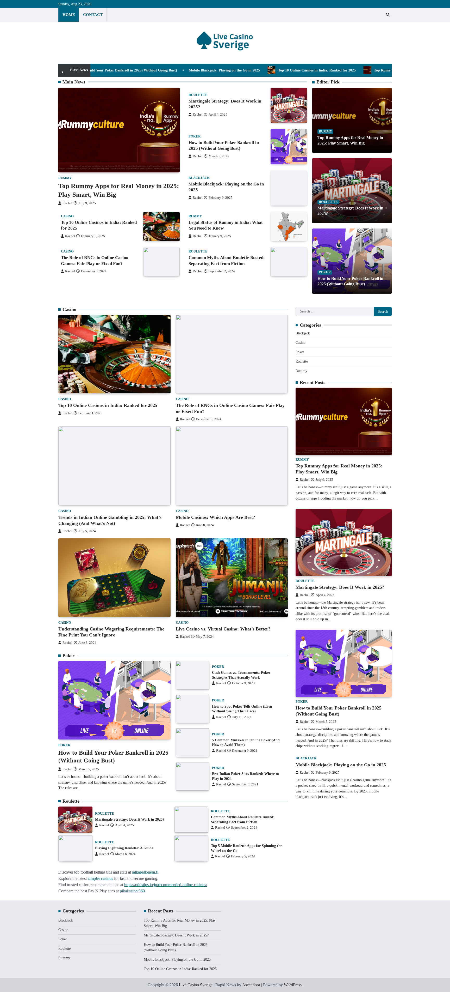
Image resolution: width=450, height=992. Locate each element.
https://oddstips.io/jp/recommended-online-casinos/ (165, 884)
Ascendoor (251, 985)
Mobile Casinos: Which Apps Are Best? (215, 517)
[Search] (388, 15)
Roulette (198, 95)
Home (69, 15)
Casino (67, 216)
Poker (195, 136)
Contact (93, 15)
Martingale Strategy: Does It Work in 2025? (129, 819)
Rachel (67, 203)
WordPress (293, 985)
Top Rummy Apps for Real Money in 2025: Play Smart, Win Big (369, 70)
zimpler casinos (100, 878)
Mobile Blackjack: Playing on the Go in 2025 (168, 70)
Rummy (65, 178)
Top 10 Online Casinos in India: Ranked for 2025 (260, 70)
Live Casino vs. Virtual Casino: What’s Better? (223, 629)
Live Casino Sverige (196, 985)
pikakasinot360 (132, 891)
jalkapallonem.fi (145, 872)
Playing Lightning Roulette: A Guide (124, 848)
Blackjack (199, 178)
